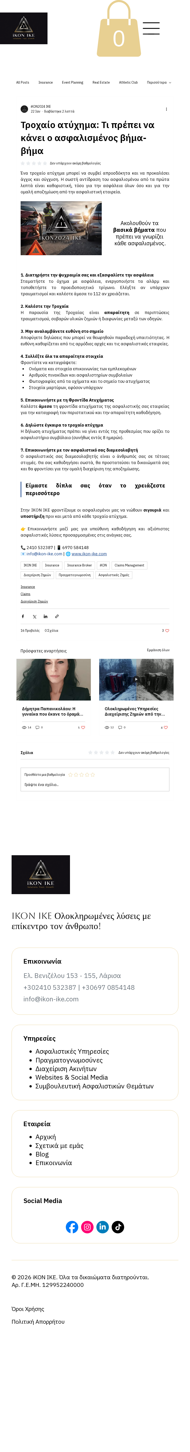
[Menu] (151, 28)
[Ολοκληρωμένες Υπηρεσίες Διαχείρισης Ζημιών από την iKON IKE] (136, 680)
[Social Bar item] (72, 1227)
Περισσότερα (157, 82)
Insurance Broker (79, 565)
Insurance (45, 82)
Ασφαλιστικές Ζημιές (113, 575)
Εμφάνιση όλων (158, 650)
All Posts (22, 82)
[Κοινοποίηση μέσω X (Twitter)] (34, 616)
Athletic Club (128, 82)
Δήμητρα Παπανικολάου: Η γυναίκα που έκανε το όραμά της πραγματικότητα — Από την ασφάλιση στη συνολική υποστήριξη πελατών (50, 711)
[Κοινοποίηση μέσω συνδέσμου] (57, 616)
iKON (103, 565)
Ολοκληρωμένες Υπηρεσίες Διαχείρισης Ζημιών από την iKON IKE (133, 711)
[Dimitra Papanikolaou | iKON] (53, 680)
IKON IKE (30, 565)
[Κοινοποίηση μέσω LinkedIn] (45, 616)
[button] (118, 28)
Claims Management (129, 565)
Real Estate (101, 82)
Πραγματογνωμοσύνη (75, 575)
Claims (25, 594)
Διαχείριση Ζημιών (37, 575)
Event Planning (72, 82)
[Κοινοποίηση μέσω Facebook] (23, 616)
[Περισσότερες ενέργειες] (166, 109)
